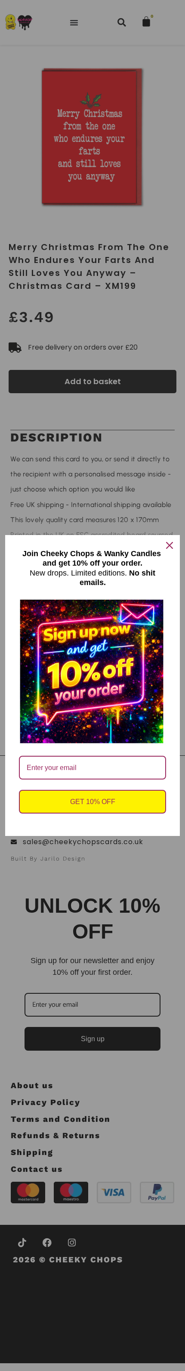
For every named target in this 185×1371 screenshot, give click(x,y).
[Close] (169, 545)
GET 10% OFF (92, 801)
